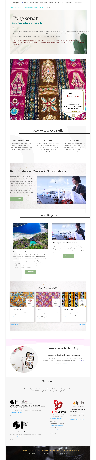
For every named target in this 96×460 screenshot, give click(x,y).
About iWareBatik (78, 2)
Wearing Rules (43, 2)
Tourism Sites (60, 2)
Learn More (16, 198)
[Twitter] (12, 415)
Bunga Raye (40, 309)
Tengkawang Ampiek (17, 309)
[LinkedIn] (55, 433)
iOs (72, 363)
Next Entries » (82, 324)
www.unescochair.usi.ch (16, 412)
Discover (68, 256)
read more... (14, 317)
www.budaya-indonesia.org (57, 418)
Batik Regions (51, 2)
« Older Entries (14, 324)
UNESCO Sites (69, 2)
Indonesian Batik (33, 2)
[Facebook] (10, 415)
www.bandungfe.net (55, 429)
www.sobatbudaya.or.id (56, 425)
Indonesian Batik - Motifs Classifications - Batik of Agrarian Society (29, 7)
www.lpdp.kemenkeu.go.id (77, 419)
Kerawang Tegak (68, 309)
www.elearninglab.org (15, 436)
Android (67, 363)
